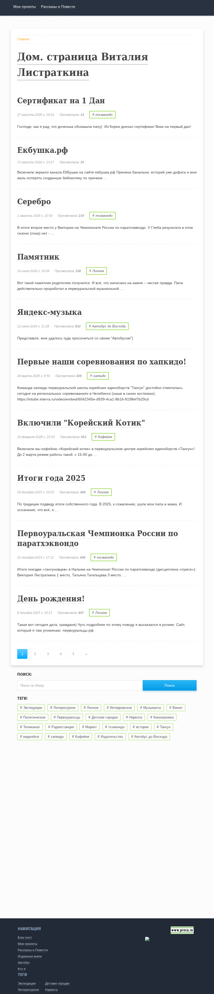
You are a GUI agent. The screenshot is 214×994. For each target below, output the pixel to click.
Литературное (64, 708)
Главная (23, 39)
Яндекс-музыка (49, 312)
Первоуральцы (68, 717)
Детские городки (105, 717)
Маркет (91, 727)
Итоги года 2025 (51, 478)
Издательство (112, 737)
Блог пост (25, 937)
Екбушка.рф (42, 150)
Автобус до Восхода (109, 326)
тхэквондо (104, 115)
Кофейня (105, 437)
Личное (98, 271)
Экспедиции (32, 708)
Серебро (34, 201)
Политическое (34, 717)
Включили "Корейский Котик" (81, 422)
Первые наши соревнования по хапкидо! (101, 361)
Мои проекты (27, 944)
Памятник (38, 256)
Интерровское (121, 708)
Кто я (22, 969)
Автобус (24, 963)
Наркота (135, 717)
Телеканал (31, 727)
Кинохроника (163, 717)
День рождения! (51, 598)
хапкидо (99, 376)
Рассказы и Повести (33, 950)
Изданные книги (30, 956)
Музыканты (152, 708)
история (142, 727)
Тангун (165, 727)
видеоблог (31, 737)
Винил (177, 708)
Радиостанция (62, 727)
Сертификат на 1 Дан (61, 100)
